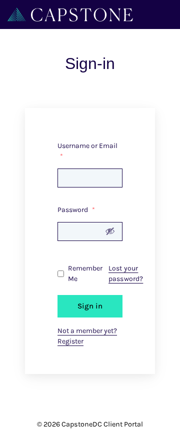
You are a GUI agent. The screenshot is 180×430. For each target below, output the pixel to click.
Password (76, 210)
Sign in (90, 306)
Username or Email (88, 151)
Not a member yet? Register (87, 336)
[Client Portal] (70, 13)
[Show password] (110, 231)
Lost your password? (125, 273)
